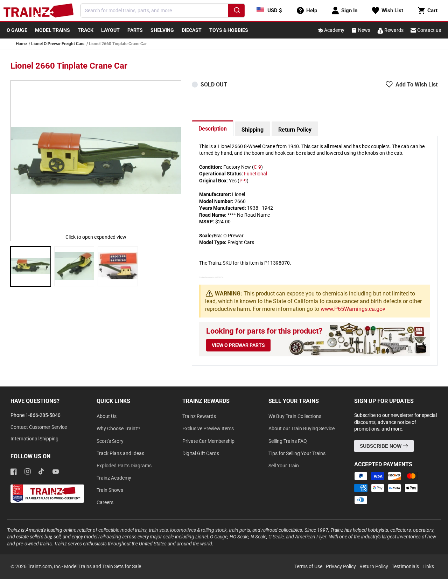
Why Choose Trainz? (118, 428)
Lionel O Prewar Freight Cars (57, 43)
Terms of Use (308, 566)
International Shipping (34, 438)
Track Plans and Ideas (120, 453)
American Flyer (311, 536)
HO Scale (239, 536)
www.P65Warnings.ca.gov (353, 309)
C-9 (257, 167)
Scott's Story (110, 441)
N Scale (258, 536)
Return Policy (295, 129)
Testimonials (405, 566)
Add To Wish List (417, 84)
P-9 (243, 180)
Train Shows (110, 490)
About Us (107, 416)
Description (212, 128)
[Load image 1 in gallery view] (30, 266)
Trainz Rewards (199, 416)
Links (428, 566)
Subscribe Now (381, 446)
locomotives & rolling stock (198, 530)
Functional (255, 173)
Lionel (201, 536)
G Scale (276, 536)
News (363, 30)
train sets (158, 530)
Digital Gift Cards (200, 453)
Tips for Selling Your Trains (297, 453)
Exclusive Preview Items (208, 428)
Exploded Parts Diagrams (124, 465)
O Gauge (218, 536)
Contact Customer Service (38, 427)
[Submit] (236, 11)
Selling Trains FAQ (287, 441)
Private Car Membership (208, 441)
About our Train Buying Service (301, 428)
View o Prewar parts (238, 345)
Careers (105, 502)
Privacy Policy (341, 566)
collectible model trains (122, 530)
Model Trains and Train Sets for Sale (102, 566)
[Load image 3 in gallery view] (118, 266)
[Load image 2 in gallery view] (74, 266)
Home (21, 43)
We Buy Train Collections (294, 416)
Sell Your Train (283, 465)
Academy (333, 30)
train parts (239, 530)
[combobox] (162, 11)
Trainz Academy (114, 478)
